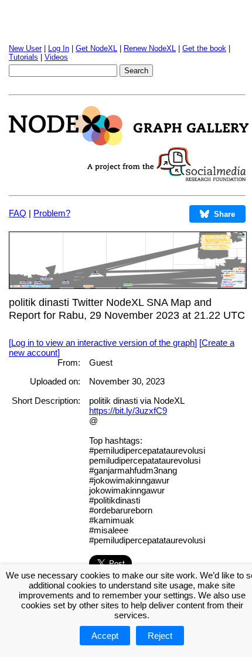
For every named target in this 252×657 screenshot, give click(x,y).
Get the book (204, 48)
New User (25, 48)
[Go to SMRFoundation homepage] (166, 178)
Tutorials (23, 57)
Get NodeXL (96, 48)
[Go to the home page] (128, 142)
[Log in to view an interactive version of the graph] (103, 343)
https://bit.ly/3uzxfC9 (128, 411)
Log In (58, 48)
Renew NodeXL (150, 48)
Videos (56, 57)
